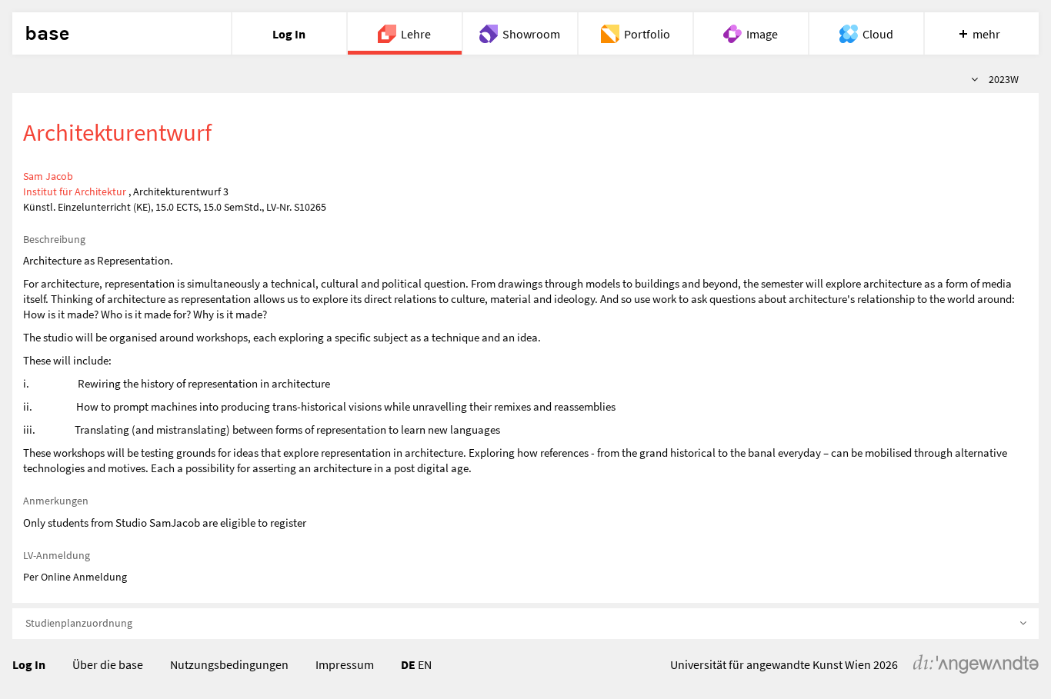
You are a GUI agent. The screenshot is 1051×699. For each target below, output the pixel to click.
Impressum (344, 664)
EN (425, 664)
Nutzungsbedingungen (229, 664)
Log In (28, 664)
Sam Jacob (48, 176)
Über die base (107, 664)
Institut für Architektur (74, 191)
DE (408, 664)
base (47, 33)
